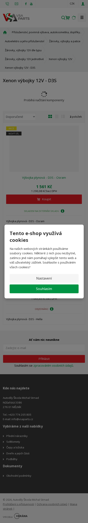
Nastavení (44, 278)
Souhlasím (44, 289)
